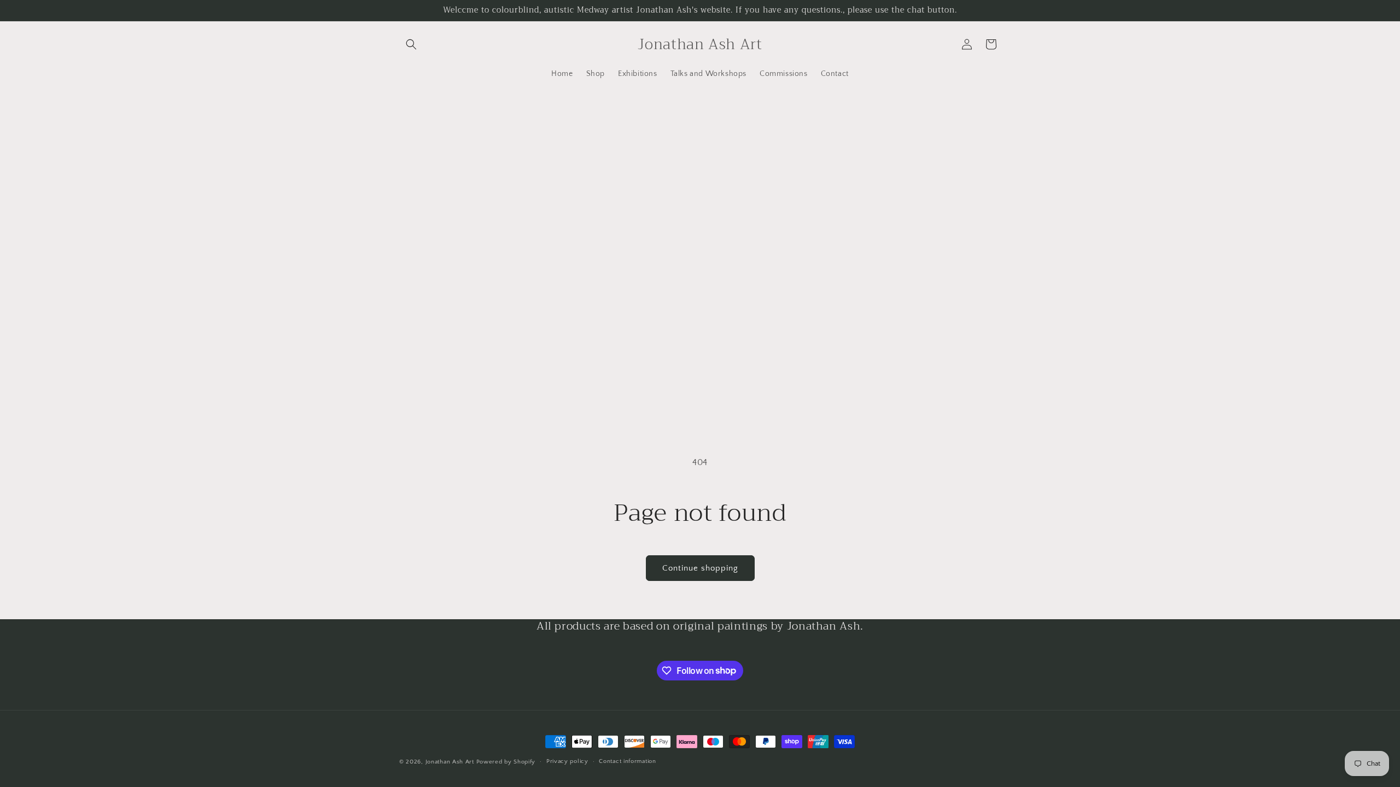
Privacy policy (567, 761)
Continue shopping (700, 568)
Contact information (627, 761)
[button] (411, 44)
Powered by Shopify (506, 762)
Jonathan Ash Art (449, 762)
